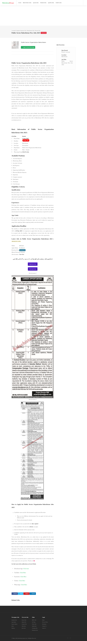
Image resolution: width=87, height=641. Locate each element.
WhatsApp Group (32, 269)
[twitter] (68, 638)
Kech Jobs (24, 628)
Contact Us (44, 626)
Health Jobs (59, 2)
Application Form (32, 264)
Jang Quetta (14, 622)
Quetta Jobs (51, 2)
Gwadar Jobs (24, 624)
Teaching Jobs (34, 628)
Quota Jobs (36, 2)
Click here (26, 568)
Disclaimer (44, 624)
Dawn (13, 626)
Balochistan (64, 56)
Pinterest (27, 593)
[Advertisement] (43, 15)
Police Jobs (34, 624)
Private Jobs (37, 30)
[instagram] (72, 638)
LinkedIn (33, 593)
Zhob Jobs (24, 626)
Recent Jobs (24, 620)
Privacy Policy (45, 622)
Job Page (33, 622)
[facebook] (70, 638)
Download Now (22, 250)
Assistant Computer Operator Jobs (19, 30)
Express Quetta (14, 624)
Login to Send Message (28, 47)
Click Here (23, 572)
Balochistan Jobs (27, 2)
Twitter (21, 593)
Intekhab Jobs (14, 620)
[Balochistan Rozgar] (8, 2)
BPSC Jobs (34, 620)
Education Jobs (35, 630)
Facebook (15, 593)
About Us (44, 628)
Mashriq (13, 628)
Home (19, 2)
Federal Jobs (43, 2)
